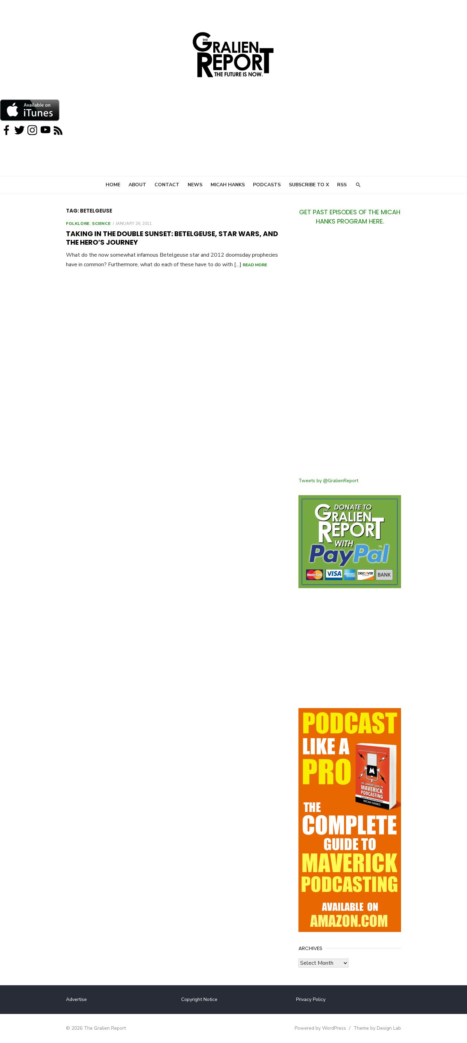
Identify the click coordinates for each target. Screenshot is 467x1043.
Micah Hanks (228, 184)
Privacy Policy (310, 999)
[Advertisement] (349, 355)
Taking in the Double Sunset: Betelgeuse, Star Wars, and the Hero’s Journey (172, 238)
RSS (342, 184)
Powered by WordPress (320, 1028)
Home (113, 184)
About (137, 184)
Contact (167, 184)
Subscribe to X (309, 184)
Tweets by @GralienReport (328, 480)
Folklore (78, 223)
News (195, 184)
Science (101, 223)
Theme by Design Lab (377, 1028)
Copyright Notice (199, 999)
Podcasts (267, 184)
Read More (255, 265)
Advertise (76, 999)
